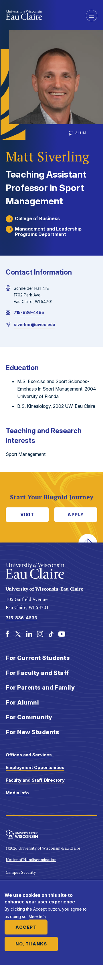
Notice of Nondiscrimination (31, 859)
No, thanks (31, 944)
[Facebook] (7, 634)
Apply (76, 514)
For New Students (32, 732)
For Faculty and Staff (37, 672)
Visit (27, 514)
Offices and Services (29, 754)
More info (37, 916)
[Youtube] (61, 634)
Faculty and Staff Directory (35, 780)
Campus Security (21, 872)
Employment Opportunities (35, 767)
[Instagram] (40, 634)
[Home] (41, 15)
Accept (26, 927)
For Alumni (22, 702)
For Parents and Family (40, 687)
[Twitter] (18, 634)
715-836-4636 (21, 618)
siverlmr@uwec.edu (34, 324)
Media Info (17, 792)
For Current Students (38, 657)
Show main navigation (91, 15)
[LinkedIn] (29, 634)
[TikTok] (50, 634)
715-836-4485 (29, 312)
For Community (29, 717)
